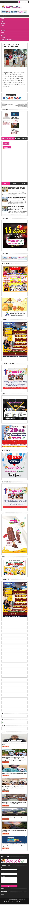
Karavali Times (14, 899)
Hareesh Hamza (19, 900)
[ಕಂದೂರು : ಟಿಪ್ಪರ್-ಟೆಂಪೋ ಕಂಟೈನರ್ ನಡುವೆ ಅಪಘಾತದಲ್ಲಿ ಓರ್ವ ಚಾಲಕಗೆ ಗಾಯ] (14, 837)
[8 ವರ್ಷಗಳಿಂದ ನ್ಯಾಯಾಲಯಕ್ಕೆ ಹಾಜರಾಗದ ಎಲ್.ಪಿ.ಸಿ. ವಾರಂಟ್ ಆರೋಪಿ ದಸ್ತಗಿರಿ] (14, 735)
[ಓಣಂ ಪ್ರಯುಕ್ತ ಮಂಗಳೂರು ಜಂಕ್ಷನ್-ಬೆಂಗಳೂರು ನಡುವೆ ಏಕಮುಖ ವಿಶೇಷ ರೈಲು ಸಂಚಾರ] (14, 823)
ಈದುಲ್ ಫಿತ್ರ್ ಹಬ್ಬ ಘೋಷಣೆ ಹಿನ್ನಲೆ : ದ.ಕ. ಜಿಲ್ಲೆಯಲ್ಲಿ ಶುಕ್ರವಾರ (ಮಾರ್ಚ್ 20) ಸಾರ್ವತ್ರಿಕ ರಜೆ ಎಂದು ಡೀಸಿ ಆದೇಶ (16, 189)
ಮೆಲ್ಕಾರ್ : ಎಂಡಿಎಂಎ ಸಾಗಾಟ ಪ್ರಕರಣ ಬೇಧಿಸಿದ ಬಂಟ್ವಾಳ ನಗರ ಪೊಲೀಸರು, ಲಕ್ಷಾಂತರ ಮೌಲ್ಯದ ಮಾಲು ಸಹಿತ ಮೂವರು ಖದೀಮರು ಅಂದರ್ (17, 208)
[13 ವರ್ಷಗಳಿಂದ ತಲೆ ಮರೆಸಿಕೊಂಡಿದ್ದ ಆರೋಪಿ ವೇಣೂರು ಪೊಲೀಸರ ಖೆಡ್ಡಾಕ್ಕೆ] (14, 766)
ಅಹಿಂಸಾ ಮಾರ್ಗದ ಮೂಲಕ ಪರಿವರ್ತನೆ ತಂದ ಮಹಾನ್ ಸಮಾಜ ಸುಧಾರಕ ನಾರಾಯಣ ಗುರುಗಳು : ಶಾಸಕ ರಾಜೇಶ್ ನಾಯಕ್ (14, 803)
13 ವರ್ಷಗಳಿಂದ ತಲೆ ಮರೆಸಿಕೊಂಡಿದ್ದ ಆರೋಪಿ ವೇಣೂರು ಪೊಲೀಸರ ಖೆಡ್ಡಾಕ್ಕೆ (14, 773)
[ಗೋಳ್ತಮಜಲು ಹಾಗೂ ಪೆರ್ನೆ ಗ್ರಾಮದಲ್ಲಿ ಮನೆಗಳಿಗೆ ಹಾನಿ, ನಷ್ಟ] (14, 809)
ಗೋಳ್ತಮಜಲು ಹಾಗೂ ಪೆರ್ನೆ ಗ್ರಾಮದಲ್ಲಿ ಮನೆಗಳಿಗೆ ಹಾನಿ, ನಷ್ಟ (12, 817)
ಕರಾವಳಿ (3, 732)
